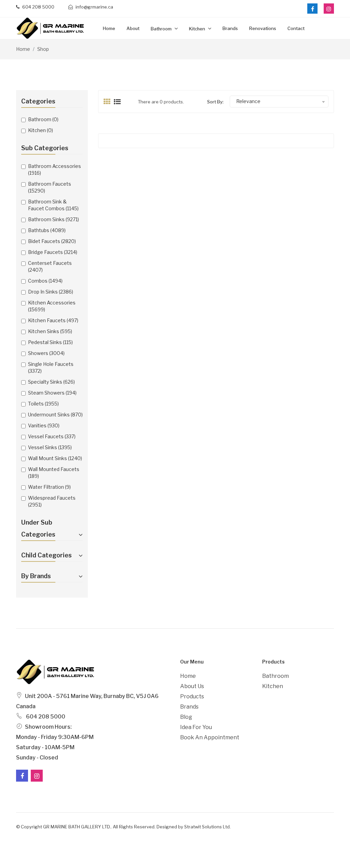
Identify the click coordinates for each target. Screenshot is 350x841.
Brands (230, 28)
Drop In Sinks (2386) (50, 292)
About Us (192, 686)
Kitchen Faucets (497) (53, 320)
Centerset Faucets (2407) (50, 266)
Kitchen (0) (40, 130)
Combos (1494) (45, 281)
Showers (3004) (46, 353)
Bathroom (162, 28)
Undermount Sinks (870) (55, 414)
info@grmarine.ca (94, 7)
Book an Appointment (209, 737)
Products (192, 696)
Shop (43, 49)
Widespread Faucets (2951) (52, 501)
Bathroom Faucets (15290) (49, 187)
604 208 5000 (37, 7)
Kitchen (197, 28)
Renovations (262, 28)
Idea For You (196, 727)
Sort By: (215, 101)
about (132, 28)
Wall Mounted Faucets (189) (53, 472)
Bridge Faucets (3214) (52, 252)
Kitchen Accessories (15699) (52, 306)
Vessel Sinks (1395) (50, 447)
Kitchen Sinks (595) (50, 331)
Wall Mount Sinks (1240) (55, 458)
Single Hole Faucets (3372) (50, 367)
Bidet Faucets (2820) (52, 241)
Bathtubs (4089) (47, 230)
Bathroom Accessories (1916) (54, 169)
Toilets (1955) (43, 404)
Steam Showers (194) (52, 393)
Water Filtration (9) (49, 487)
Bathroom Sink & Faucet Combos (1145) (53, 205)
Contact (296, 28)
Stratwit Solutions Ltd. (207, 826)
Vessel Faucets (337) (52, 436)
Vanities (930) (43, 425)
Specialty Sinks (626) (51, 382)
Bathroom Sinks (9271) (53, 219)
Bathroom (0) (43, 119)
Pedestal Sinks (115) (50, 342)
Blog (186, 717)
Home (109, 28)
